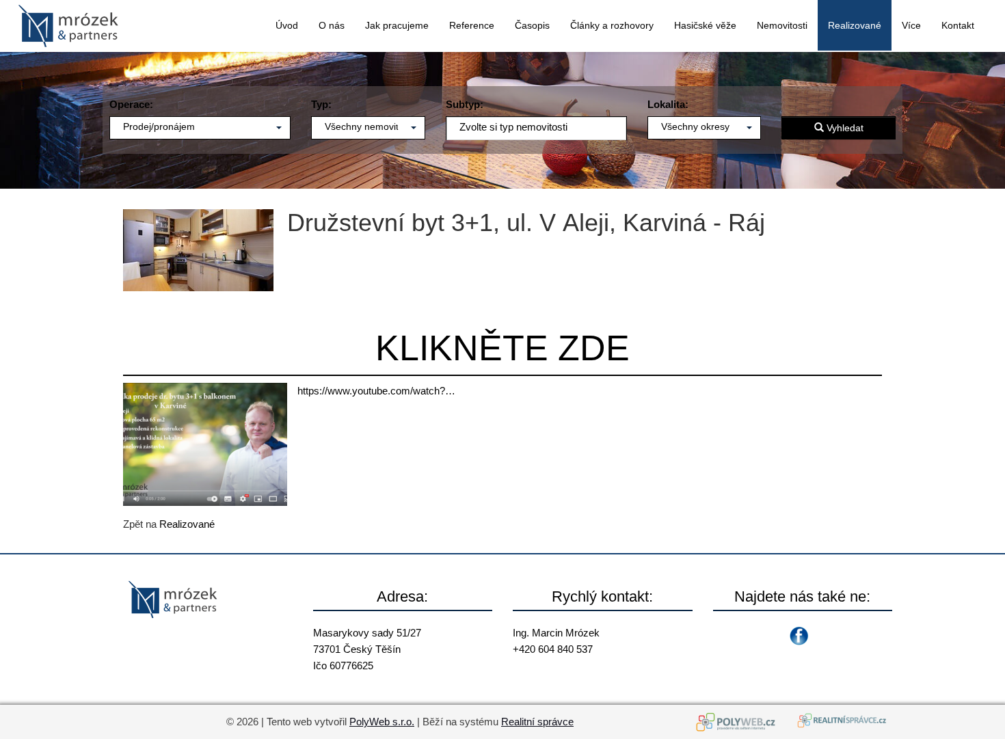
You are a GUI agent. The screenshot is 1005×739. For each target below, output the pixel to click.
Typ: (321, 104)
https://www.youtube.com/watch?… (376, 391)
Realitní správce (537, 721)
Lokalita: (667, 104)
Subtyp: (464, 104)
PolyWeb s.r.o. (381, 721)
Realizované (187, 524)
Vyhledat (843, 127)
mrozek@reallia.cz (555, 665)
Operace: (131, 104)
